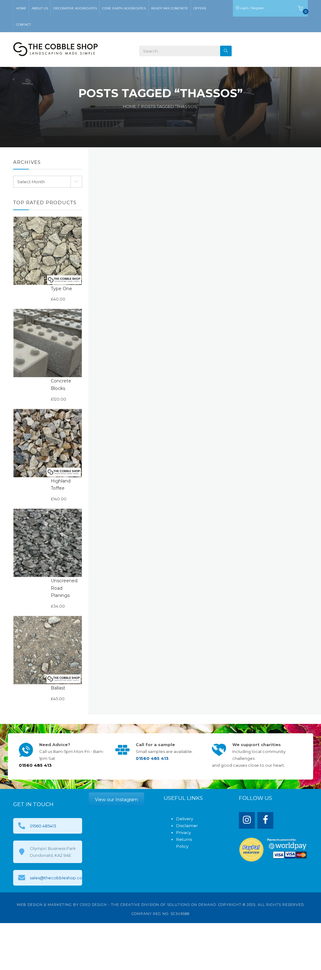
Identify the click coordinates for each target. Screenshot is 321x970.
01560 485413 (43, 825)
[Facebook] (265, 820)
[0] (300, 9)
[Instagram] (247, 820)
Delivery (184, 818)
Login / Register (252, 8)
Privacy (183, 832)
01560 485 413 (284, 48)
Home (129, 106)
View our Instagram (116, 799)
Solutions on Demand (191, 904)
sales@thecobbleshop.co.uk (59, 877)
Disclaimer (187, 825)
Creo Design (93, 904)
